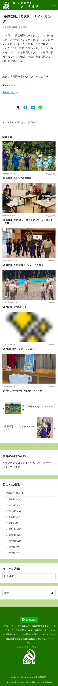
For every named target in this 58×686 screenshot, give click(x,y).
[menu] (53, 3)
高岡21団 (12, 535)
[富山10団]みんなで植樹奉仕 (16, 178)
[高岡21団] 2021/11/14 (14, 306)
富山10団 (12, 505)
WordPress (47, 682)
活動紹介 (24, 27)
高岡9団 (12, 552)
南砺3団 (12, 499)
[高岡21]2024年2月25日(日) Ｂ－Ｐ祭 (22, 390)
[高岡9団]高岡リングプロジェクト (19, 348)
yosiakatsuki (28, 682)
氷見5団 (12, 517)
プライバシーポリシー (29, 647)
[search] (52, 593)
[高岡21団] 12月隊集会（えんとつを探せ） (24, 264)
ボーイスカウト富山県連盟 (33, 677)
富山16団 (12, 511)
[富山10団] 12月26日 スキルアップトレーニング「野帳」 (27, 221)
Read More (8, 92)
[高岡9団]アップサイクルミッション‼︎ (19, 428)
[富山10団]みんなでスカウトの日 (37, 408)
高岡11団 (12, 529)
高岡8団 (12, 546)
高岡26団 (33, 122)
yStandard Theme (13, 682)
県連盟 (11, 523)
